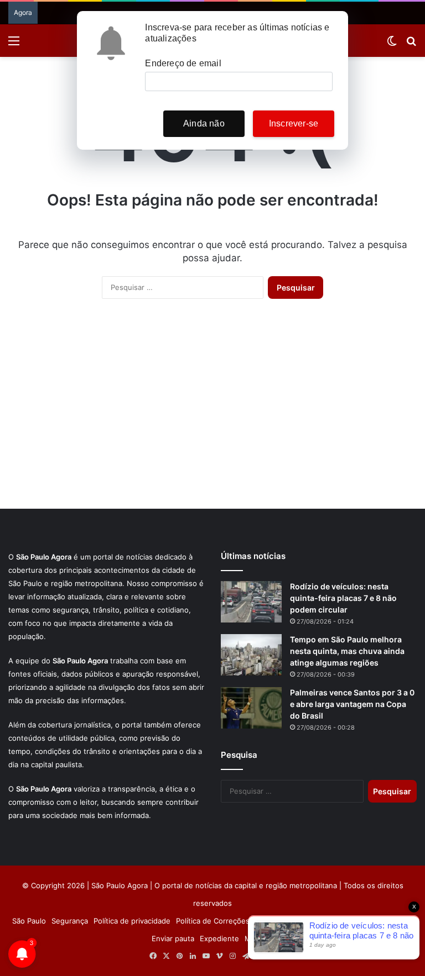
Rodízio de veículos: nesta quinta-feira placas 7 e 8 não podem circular (343, 598)
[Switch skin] (391, 44)
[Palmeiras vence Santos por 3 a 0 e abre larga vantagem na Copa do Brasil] (251, 708)
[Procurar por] (411, 44)
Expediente (219, 938)
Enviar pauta (173, 938)
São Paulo (29, 920)
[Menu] (13, 44)
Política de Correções (213, 920)
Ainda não (204, 123)
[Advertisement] (212, 414)
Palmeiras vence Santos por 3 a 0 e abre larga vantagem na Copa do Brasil (352, 704)
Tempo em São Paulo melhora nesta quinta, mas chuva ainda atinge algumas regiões (347, 651)
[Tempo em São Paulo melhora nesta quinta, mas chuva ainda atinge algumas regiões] (251, 655)
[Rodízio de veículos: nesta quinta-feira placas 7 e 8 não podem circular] (251, 601)
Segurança (69, 920)
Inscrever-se (293, 123)
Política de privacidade (132, 920)
